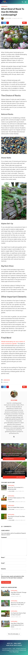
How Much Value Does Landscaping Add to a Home (17, 625)
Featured (6, 382)
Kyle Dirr (8, 18)
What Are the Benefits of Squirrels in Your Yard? (18, 603)
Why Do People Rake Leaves (16, 507)
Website (3, 569)
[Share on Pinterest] (7, 23)
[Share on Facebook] (2, 23)
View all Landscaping (13, 634)
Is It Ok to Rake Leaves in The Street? (16, 498)
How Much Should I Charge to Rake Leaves (18, 593)
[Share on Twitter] (5, 23)
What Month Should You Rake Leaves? (16, 517)
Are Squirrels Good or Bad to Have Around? (18, 613)
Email (3, 563)
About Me (10, 643)
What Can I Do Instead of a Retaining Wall (15, 488)
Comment (4, 537)
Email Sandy (17, 643)
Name (3, 557)
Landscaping (4, 6)
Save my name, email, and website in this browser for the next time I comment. (12, 577)
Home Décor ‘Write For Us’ (14, 645)
